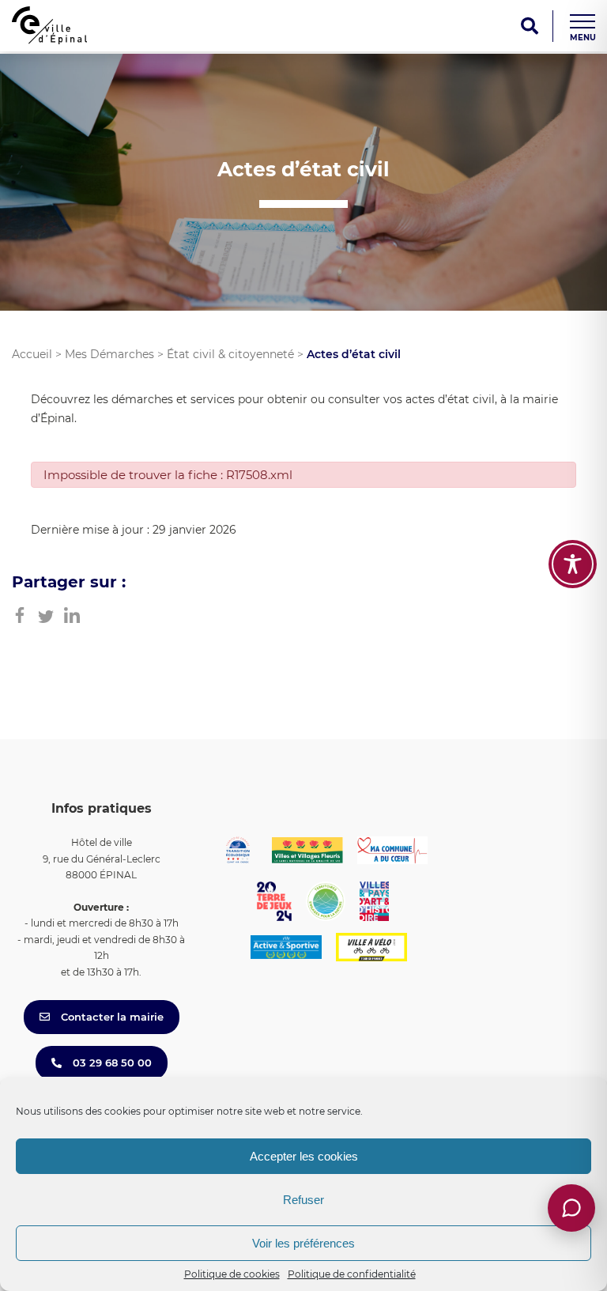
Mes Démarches (109, 354)
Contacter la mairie (111, 1016)
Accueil (32, 354)
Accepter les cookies (304, 1156)
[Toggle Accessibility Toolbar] (572, 564)
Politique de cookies (232, 1274)
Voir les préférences (303, 1243)
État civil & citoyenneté (230, 354)
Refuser (303, 1199)
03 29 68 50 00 (111, 1062)
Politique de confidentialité (352, 1274)
